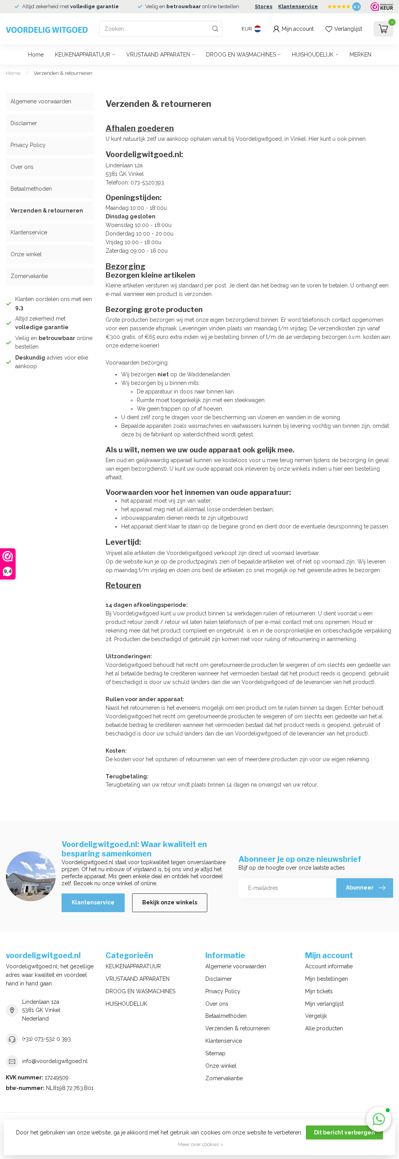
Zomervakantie (29, 276)
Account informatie (329, 966)
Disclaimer (24, 123)
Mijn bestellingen (326, 979)
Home (36, 54)
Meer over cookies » (200, 1144)
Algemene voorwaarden (41, 101)
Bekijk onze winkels (169, 902)
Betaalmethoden (31, 189)
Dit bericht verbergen (344, 1132)
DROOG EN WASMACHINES (241, 54)
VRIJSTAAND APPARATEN (158, 54)
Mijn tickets (319, 991)
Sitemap (215, 1053)
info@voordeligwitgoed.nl (55, 1061)
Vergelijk (316, 1016)
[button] (378, 1119)
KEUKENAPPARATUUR (82, 54)
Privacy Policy (28, 145)
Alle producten (324, 1028)
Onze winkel (26, 254)
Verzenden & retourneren (63, 73)
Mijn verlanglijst (324, 1004)
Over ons (22, 167)
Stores (263, 6)
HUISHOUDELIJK (313, 54)
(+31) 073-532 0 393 (46, 1039)
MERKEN (360, 54)
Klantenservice (298, 6)
